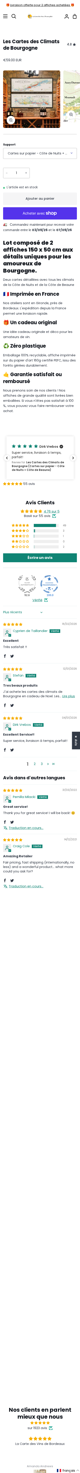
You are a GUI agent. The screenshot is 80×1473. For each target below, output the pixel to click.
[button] (40, 457)
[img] (12, 624)
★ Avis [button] (76, 740)
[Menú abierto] (4, 16)
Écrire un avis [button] (40, 557)
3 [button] (42, 764)
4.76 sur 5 (52, 511)
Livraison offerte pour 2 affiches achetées (40, 5)
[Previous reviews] (7, 458)
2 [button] (35, 764)
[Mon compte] (65, 16)
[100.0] (49, 584)
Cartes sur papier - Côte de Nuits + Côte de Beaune (42, 153)
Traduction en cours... (26, 828)
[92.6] (27, 584)
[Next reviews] (73, 458)
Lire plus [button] (68, 696)
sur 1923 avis (37, 1428)
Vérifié (37, 600)
